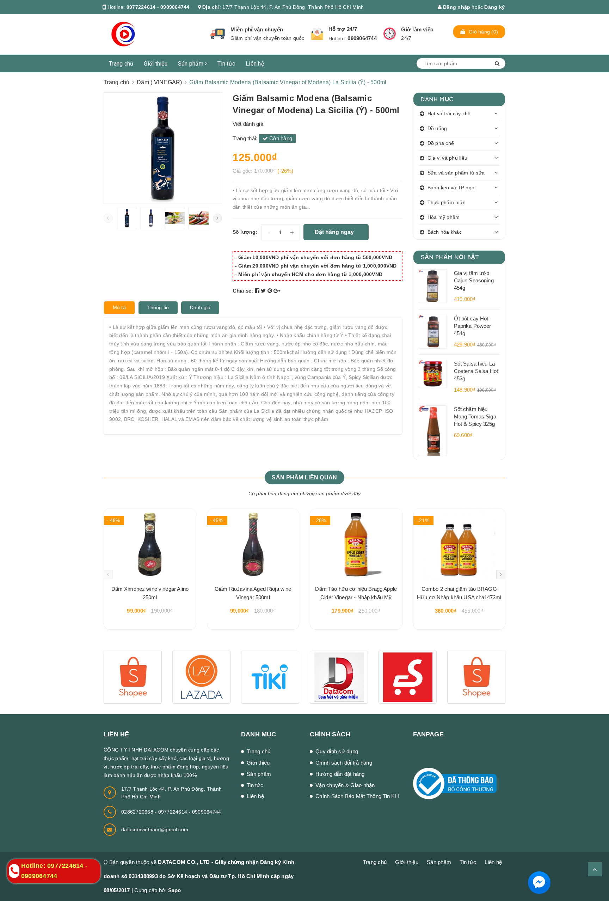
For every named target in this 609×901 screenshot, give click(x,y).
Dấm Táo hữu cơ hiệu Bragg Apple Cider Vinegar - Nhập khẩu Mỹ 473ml (356, 594)
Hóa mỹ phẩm (443, 217)
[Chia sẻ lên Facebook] (258, 291)
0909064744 (362, 38)
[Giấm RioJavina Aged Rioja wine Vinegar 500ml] (253, 544)
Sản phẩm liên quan (304, 477)
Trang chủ (121, 63)
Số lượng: (245, 232)
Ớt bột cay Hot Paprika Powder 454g (472, 325)
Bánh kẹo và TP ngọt (451, 187)
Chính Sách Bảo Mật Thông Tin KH (357, 796)
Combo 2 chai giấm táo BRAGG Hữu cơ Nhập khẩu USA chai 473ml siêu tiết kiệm (459, 594)
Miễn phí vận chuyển (256, 29)
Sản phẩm (191, 63)
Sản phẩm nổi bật (449, 256)
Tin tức (226, 63)
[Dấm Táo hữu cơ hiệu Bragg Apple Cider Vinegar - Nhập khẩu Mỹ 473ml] (356, 544)
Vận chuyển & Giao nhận (345, 785)
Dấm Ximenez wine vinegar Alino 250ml (150, 593)
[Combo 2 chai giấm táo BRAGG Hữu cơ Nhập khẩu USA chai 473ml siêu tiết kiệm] (459, 544)
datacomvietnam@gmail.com (154, 829)
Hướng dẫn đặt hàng (340, 774)
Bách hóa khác (444, 232)
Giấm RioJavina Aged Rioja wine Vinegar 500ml (253, 593)
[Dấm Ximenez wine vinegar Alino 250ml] (150, 544)
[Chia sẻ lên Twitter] (264, 291)
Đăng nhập (456, 7)
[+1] (276, 291)
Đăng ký (494, 7)
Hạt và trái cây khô (449, 113)
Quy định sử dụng (336, 751)
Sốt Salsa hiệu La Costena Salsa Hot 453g (476, 371)
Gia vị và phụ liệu (447, 158)
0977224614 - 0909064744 (158, 7)
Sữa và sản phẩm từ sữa (456, 173)
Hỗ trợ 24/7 (342, 29)
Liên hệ (255, 63)
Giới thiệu (155, 63)
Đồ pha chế (440, 143)
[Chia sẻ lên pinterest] (270, 291)
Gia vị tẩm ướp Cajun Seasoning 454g (474, 280)
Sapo (174, 890)
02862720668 (138, 812)
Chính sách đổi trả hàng (343, 763)
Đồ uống (437, 128)
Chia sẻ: (243, 291)
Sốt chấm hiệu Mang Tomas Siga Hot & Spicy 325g (475, 416)
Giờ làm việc (417, 29)
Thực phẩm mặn (446, 202)
